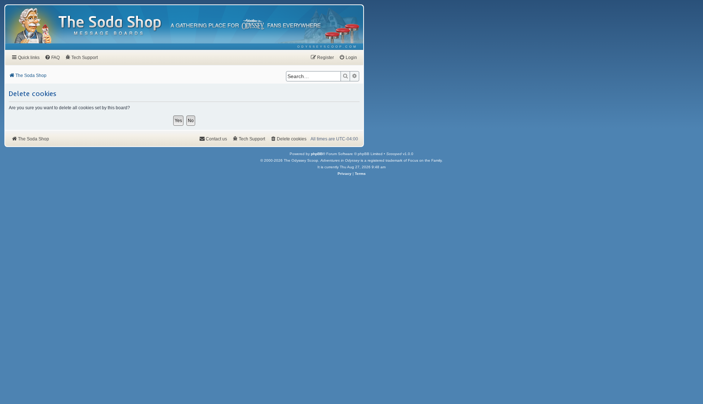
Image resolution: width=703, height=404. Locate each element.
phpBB (317, 154)
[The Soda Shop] (110, 25)
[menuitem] (327, 46)
